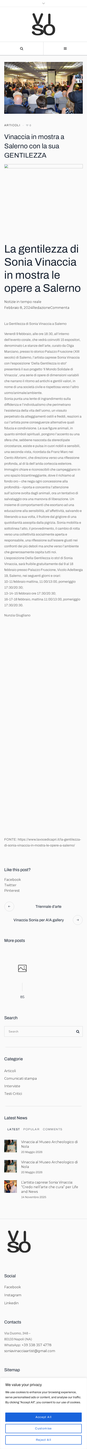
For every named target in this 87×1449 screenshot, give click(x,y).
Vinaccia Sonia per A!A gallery (39, 920)
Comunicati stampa (20, 1079)
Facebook (12, 880)
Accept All (43, 1417)
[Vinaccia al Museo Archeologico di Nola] (10, 1146)
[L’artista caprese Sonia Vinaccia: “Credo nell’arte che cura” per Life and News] (10, 1186)
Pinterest (12, 891)
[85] (22, 969)
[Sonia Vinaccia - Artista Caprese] (43, 24)
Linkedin (11, 1303)
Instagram (12, 1295)
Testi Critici (13, 1094)
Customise (43, 1428)
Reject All (43, 1439)
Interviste (12, 1086)
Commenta (59, 308)
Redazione (41, 308)
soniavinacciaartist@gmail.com (29, 1351)
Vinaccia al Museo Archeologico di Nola (49, 1144)
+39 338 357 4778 (37, 1345)
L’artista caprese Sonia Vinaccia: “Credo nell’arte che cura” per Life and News (49, 1187)
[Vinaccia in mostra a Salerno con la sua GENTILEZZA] (43, 88)
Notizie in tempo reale (22, 302)
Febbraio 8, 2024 (18, 308)
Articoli (12, 125)
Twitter (10, 885)
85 (22, 997)
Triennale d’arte (48, 906)
